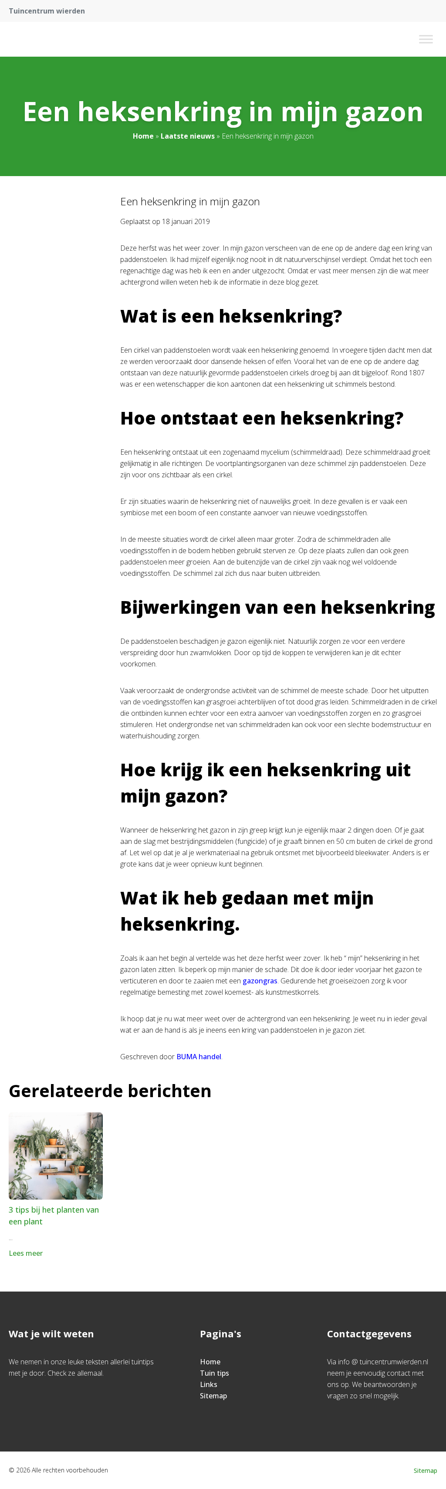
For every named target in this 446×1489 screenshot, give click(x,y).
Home (143, 136)
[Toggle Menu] (426, 39)
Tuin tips (214, 1373)
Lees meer (26, 1253)
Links (208, 1384)
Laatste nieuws (188, 136)
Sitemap (213, 1396)
